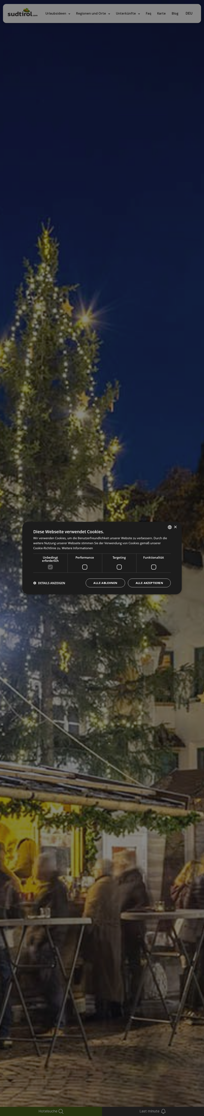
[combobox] (170, 527)
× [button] (175, 526)
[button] (49, 583)
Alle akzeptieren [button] (149, 583)
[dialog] (102, 558)
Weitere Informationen (77, 548)
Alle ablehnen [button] (105, 583)
